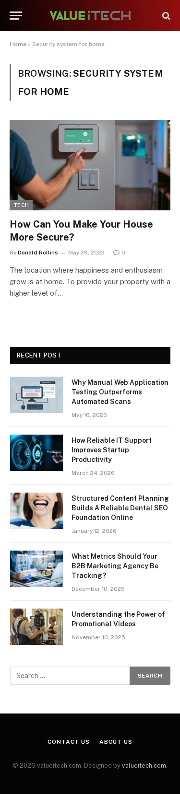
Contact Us (68, 741)
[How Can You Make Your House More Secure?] (90, 165)
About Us (115, 741)
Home (18, 44)
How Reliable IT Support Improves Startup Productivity (112, 450)
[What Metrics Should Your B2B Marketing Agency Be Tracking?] (36, 569)
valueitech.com (144, 765)
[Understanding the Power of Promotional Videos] (36, 627)
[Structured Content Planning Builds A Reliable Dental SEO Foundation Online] (36, 511)
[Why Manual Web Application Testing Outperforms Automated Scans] (36, 395)
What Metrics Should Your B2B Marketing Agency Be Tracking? (115, 565)
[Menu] (16, 15)
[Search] (165, 15)
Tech (21, 205)
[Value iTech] (90, 15)
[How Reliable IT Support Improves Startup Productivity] (36, 453)
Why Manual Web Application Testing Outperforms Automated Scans (120, 392)
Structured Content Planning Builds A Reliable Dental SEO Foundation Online (120, 508)
